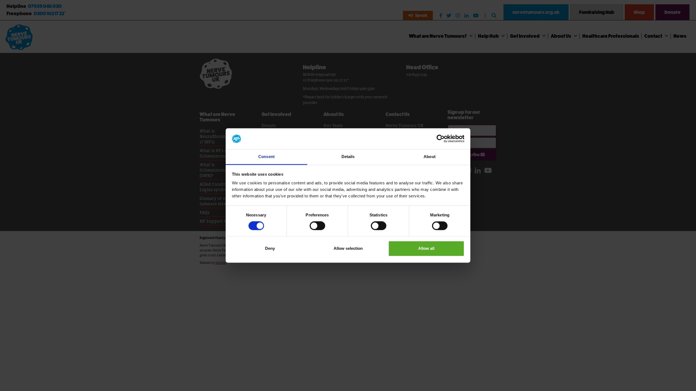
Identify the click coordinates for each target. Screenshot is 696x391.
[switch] (317, 226)
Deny (270, 248)
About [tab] (430, 156)
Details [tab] (348, 156)
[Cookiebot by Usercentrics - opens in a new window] (440, 139)
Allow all (426, 248)
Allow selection (348, 248)
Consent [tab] (266, 156)
